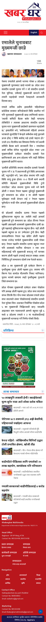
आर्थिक (7, 583)
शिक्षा (38, 575)
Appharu (31, 620)
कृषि (23, 583)
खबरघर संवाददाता (14, 54)
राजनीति (38, 579)
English (34, 32)
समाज (7, 579)
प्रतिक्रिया (8, 330)
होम (7, 575)
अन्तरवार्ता (23, 575)
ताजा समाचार (11, 391)
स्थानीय (23, 579)
